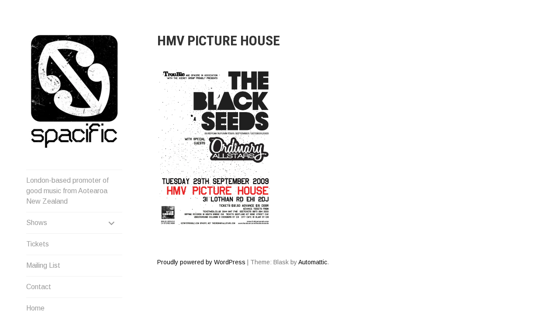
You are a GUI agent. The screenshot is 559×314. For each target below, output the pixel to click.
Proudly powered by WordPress (201, 262)
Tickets (37, 244)
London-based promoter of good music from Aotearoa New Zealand (67, 191)
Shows (36, 222)
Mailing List (43, 265)
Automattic (312, 262)
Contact (38, 286)
